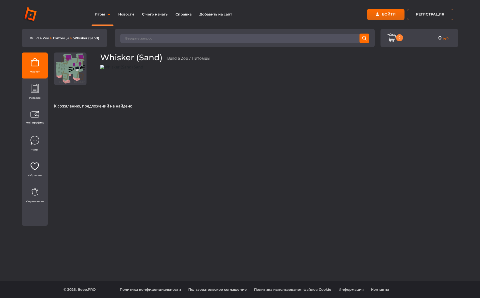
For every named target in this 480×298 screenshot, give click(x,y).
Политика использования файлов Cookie (292, 289)
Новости (126, 14)
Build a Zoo (40, 38)
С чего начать (155, 14)
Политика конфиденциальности (150, 289)
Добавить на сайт (216, 14)
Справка (184, 14)
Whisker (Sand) (86, 38)
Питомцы (61, 38)
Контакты (380, 289)
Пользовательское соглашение (217, 289)
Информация (351, 289)
